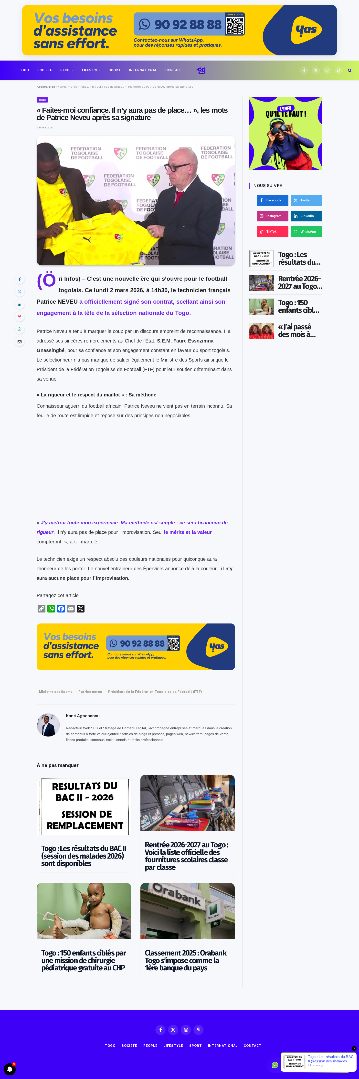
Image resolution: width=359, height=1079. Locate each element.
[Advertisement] (136, 484)
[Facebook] (19, 279)
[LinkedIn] (19, 304)
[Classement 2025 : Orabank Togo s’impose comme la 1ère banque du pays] (187, 911)
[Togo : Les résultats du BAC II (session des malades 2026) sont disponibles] (84, 806)
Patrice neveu (90, 692)
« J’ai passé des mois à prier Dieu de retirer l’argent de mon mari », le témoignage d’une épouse (299, 330)
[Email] (19, 341)
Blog (51, 86)
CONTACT (173, 70)
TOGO (24, 70)
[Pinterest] (19, 317)
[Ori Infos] (201, 70)
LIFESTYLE (91, 70)
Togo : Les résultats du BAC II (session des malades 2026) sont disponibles (83, 856)
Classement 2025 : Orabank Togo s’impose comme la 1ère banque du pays (185, 960)
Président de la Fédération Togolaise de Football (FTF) (155, 692)
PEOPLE (67, 70)
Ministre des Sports (55, 692)
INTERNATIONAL (143, 70)
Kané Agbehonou (83, 715)
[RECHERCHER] (349, 70)
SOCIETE (44, 70)
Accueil (42, 86)
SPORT (115, 70)
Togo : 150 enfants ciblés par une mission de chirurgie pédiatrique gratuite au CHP (83, 960)
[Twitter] (19, 292)
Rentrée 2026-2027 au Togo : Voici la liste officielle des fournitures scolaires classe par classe (186, 856)
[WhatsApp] (19, 329)
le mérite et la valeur (187, 532)
